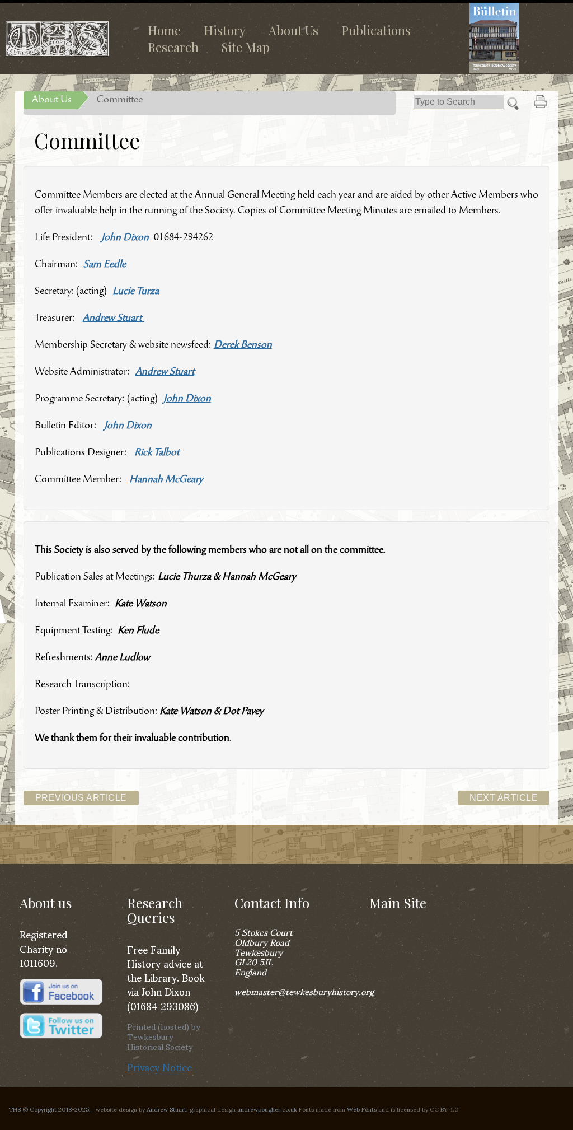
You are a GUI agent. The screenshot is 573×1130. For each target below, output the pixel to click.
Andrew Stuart (113, 319)
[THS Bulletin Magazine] (510, 38)
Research (173, 47)
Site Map (246, 47)
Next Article (503, 797)
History (225, 30)
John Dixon (125, 238)
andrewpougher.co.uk (267, 1109)
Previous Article (81, 797)
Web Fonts (362, 1109)
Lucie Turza (135, 292)
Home (164, 30)
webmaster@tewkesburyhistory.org (304, 991)
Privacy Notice (159, 1066)
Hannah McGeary (166, 480)
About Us (293, 30)
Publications (376, 30)
